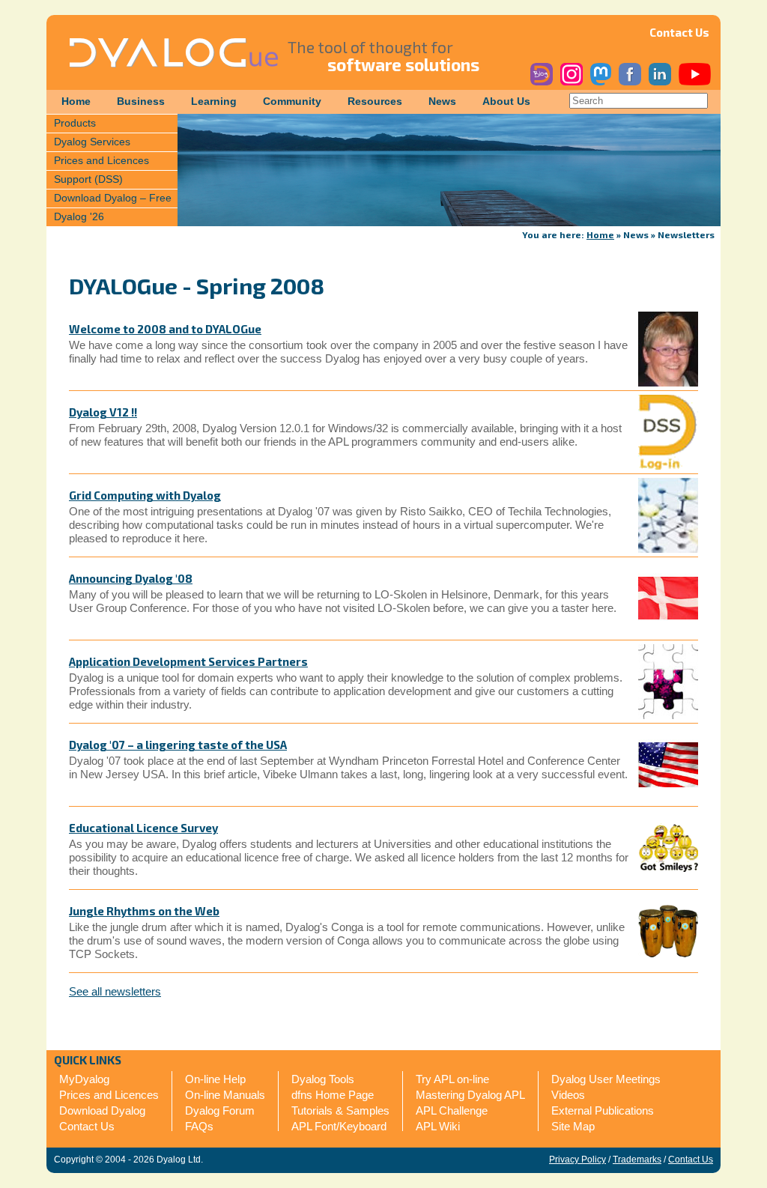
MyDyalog (84, 1079)
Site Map (573, 1126)
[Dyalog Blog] (541, 82)
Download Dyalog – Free (113, 198)
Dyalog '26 (79, 216)
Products (75, 123)
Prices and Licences (101, 160)
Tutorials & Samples (340, 1110)
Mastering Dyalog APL (470, 1094)
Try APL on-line (452, 1079)
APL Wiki (438, 1126)
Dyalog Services (92, 142)
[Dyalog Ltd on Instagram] (571, 82)
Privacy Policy (577, 1159)
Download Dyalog (102, 1110)
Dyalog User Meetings (606, 1079)
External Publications (602, 1110)
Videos (568, 1094)
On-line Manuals (225, 1094)
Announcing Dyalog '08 (130, 578)
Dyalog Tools (322, 1079)
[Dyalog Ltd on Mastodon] (600, 82)
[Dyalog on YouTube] (695, 82)
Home (76, 101)
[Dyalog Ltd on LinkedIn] (660, 82)
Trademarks (637, 1159)
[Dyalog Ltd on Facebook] (630, 82)
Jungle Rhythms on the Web (144, 911)
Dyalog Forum (220, 1110)
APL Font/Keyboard (338, 1126)
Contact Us (679, 32)
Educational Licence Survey (143, 827)
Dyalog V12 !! (103, 412)
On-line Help (215, 1079)
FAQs (199, 1126)
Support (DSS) (88, 179)
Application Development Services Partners (188, 661)
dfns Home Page (332, 1094)
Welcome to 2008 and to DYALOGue (165, 329)
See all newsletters (115, 991)
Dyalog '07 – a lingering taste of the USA (178, 744)
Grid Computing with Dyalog (145, 495)
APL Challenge (452, 1110)
